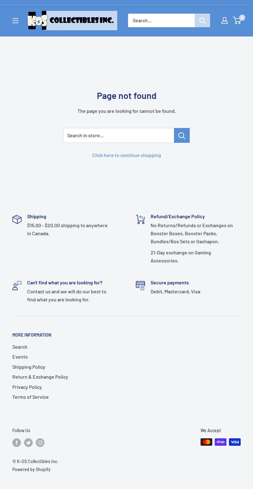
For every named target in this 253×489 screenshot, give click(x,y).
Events (20, 356)
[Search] (202, 20)
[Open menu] (15, 20)
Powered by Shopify (31, 469)
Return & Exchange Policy (40, 377)
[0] (237, 20)
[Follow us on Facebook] (16, 442)
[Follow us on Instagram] (40, 442)
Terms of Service (30, 397)
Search (19, 347)
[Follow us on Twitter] (28, 442)
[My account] (225, 20)
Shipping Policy (28, 367)
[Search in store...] (182, 135)
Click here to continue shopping (126, 155)
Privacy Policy (27, 387)
